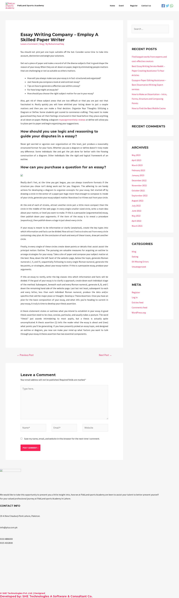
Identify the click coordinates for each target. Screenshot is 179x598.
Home (112, 5)
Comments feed (139, 307)
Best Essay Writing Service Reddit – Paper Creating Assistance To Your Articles (148, 71)
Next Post (105, 355)
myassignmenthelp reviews (72, 119)
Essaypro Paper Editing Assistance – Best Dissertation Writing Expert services (149, 85)
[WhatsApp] (171, 6)
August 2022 (137, 200)
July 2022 (136, 205)
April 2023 (136, 160)
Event (121, 5)
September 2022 (139, 195)
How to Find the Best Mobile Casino (149, 108)
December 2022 (139, 180)
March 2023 (137, 165)
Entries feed (137, 302)
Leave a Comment (29, 44)
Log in (135, 297)
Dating (135, 256)
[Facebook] (163, 6)
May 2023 (136, 155)
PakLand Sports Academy (30, 5)
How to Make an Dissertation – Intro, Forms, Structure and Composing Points (149, 99)
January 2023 (138, 175)
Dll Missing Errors (140, 261)
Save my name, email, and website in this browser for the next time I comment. (62, 438)
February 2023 (138, 170)
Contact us (146, 5)
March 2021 (137, 225)
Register (133, 5)
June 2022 (136, 210)
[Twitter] (167, 6)
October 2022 (138, 190)
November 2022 (139, 185)
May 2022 (136, 215)
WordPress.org (139, 312)
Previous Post (25, 355)
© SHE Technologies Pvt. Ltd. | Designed (22, 593)
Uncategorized (139, 266)
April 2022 (136, 220)
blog (41, 44)
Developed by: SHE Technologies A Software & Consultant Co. (46, 596)
